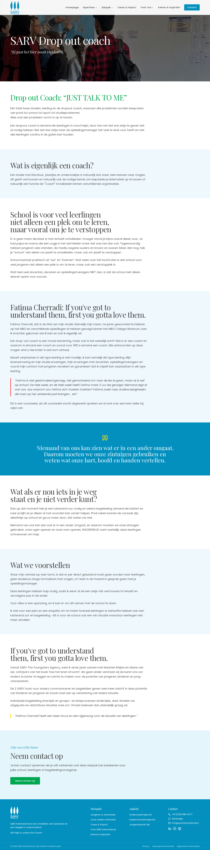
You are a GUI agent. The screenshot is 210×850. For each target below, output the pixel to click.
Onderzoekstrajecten (140, 814)
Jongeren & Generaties (103, 814)
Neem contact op (25, 780)
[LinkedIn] (169, 828)
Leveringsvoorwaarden (163, 846)
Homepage (72, 7)
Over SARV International (103, 829)
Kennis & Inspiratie (169, 7)
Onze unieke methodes (103, 819)
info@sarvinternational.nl (185, 823)
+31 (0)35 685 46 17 (182, 814)
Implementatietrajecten (142, 819)
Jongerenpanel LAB (139, 824)
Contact (192, 7)
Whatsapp (177, 818)
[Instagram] (174, 828)
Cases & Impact (126, 7)
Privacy (146, 846)
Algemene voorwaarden (188, 846)
